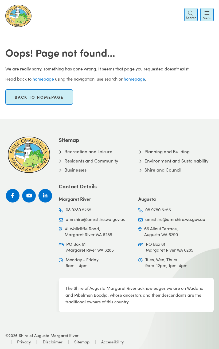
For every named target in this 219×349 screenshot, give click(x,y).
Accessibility (112, 341)
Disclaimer (52, 341)
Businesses (75, 170)
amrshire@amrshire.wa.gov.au (96, 219)
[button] (191, 14)
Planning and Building (167, 151)
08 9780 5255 (78, 209)
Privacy (24, 341)
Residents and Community (91, 161)
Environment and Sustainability (176, 161)
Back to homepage (39, 97)
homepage (43, 79)
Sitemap (81, 341)
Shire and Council (162, 170)
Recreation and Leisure (88, 151)
